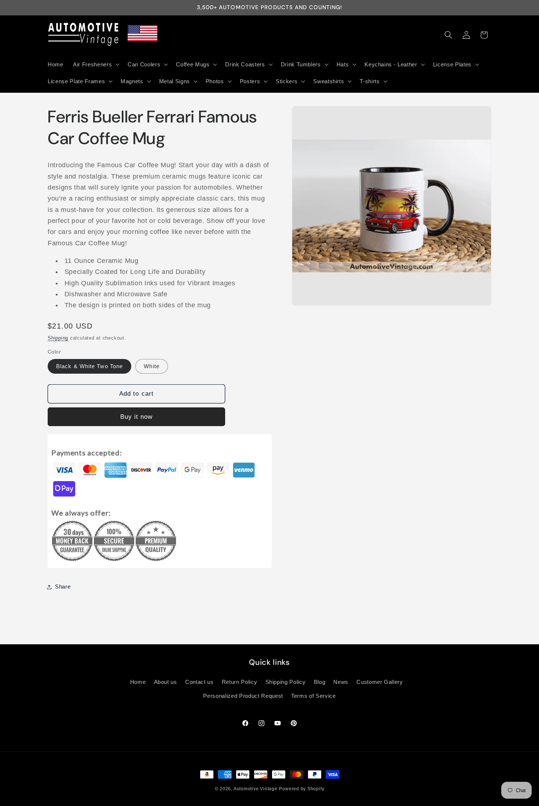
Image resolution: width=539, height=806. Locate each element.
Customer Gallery (379, 682)
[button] (95, 64)
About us (165, 682)
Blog (320, 682)
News (340, 682)
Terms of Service (313, 696)
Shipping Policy (285, 682)
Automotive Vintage (256, 788)
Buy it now (136, 416)
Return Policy (239, 682)
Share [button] (62, 586)
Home (138, 682)
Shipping (58, 338)
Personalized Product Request (243, 696)
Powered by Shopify (301, 788)
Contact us (199, 682)
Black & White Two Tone (89, 366)
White (152, 366)
